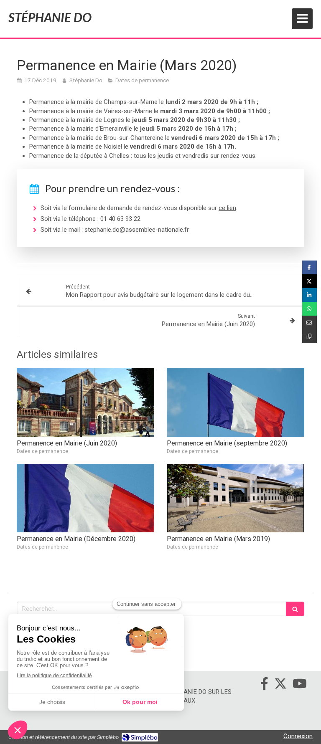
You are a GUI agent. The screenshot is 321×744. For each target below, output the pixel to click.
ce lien (227, 208)
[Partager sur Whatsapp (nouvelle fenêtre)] (309, 309)
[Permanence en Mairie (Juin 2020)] (85, 402)
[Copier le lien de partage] (309, 336)
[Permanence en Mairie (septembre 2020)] (235, 402)
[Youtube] (300, 685)
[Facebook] (264, 685)
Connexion (298, 736)
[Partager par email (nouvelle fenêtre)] (309, 322)
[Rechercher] (295, 609)
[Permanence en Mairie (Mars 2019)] (235, 498)
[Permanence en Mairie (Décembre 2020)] (85, 498)
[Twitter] (280, 685)
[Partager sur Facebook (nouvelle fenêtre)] (309, 267)
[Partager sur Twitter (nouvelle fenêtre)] (309, 281)
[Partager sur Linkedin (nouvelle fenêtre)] (309, 295)
